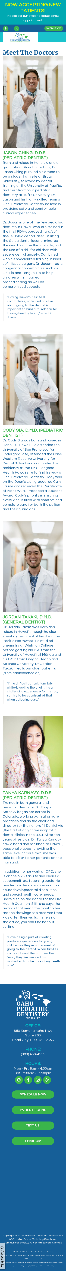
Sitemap (57, 1243)
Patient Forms (33, 1110)
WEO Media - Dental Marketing (26, 1239)
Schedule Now (53, 28)
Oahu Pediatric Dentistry (44, 1235)
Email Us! (33, 1141)
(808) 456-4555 (33, 1054)
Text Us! (33, 1125)
